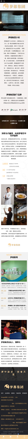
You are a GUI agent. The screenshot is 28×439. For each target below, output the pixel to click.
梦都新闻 (24, 393)
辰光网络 (15, 433)
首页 (2, 393)
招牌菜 (13, 393)
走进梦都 (7, 393)
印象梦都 (18, 393)
